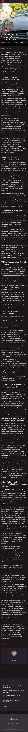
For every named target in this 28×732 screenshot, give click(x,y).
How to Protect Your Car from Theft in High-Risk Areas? (12, 686)
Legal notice (11, 723)
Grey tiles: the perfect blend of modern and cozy (13, 705)
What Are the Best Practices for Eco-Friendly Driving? (12, 700)
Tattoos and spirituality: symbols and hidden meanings (12, 696)
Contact (18, 723)
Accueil (3, 48)
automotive (5, 30)
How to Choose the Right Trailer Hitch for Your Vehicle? (13, 691)
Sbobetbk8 (14, 719)
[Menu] (25, 1)
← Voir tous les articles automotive (10, 669)
